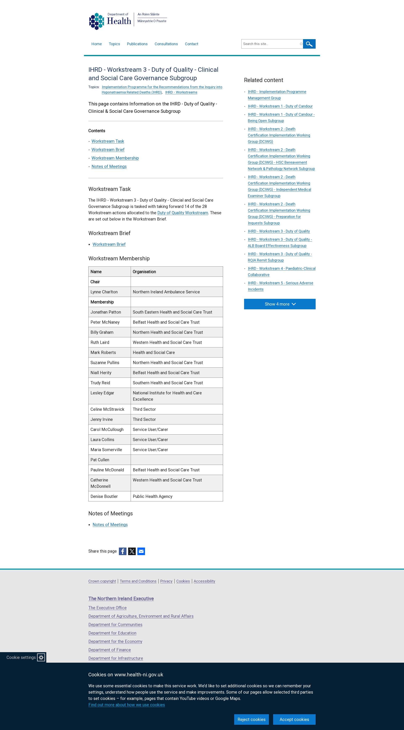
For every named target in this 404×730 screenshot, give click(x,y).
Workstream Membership (115, 158)
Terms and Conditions (138, 581)
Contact (191, 44)
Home (97, 44)
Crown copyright (102, 581)
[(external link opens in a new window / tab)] (122, 551)
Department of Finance (109, 649)
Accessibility (204, 581)
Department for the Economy (115, 641)
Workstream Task (108, 141)
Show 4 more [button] (277, 304)
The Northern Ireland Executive (121, 598)
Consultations (166, 44)
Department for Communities (115, 624)
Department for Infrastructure (115, 658)
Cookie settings (21, 657)
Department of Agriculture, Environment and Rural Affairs (141, 616)
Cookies (183, 581)
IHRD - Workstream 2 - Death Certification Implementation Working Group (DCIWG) (279, 135)
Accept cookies (294, 719)
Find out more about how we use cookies (126, 704)
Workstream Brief (108, 149)
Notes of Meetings (109, 166)
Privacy (166, 581)
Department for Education (112, 633)
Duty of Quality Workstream (182, 212)
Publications (137, 44)
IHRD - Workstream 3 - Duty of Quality (279, 231)
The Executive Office (107, 607)
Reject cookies (252, 719)
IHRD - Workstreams (181, 92)
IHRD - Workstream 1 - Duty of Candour (280, 106)
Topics (114, 44)
